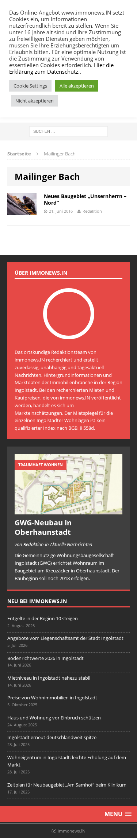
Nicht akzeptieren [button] (34, 100)
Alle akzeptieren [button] (77, 85)
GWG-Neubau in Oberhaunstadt (43, 527)
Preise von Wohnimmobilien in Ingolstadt (52, 697)
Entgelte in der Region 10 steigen (42, 618)
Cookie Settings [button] (30, 85)
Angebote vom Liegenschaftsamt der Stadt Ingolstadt (65, 638)
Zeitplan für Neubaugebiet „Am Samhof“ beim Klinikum (66, 784)
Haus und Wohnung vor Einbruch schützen (54, 717)
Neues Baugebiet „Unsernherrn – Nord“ (85, 199)
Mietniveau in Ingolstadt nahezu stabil (48, 678)
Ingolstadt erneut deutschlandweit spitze (51, 737)
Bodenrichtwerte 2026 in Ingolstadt (45, 658)
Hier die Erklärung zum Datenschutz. (61, 68)
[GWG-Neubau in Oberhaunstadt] (68, 510)
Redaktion (92, 211)
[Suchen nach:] (68, 130)
